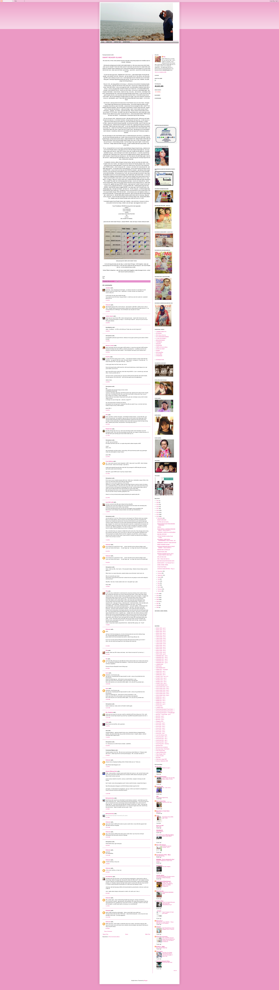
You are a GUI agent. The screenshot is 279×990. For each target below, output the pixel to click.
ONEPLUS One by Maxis (161, 347)
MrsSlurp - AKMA (160, 946)
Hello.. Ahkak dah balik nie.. (163, 558)
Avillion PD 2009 (160, 755)
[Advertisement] (128, 48)
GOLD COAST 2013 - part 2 (162, 688)
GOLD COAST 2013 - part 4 (162, 691)
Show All (175, 970)
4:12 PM (108, 424)
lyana (107, 672)
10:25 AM (108, 837)
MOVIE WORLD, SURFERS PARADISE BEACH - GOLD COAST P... (166, 529)
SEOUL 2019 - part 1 (161, 628)
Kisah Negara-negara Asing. (162, 797)
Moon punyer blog (160, 801)
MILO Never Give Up (161, 335)
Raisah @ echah (110, 345)
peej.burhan (159, 865)
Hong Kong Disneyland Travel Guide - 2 (165, 710)
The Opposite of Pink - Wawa (163, 854)
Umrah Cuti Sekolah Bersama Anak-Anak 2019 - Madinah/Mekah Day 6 (168, 903)
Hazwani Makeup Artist (111, 771)
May (159, 583)
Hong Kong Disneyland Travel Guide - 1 (165, 709)
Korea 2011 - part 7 (160, 733)
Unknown (108, 304)
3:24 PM (108, 341)
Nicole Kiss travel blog (161, 936)
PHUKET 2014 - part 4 (161, 679)
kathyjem (158, 926)
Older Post (147, 934)
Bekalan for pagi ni (166, 767)
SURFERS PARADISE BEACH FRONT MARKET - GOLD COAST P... (166, 547)
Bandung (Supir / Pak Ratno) (162, 748)
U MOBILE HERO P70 (161, 331)
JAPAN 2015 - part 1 (160, 671)
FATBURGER (159, 355)
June (159, 581)
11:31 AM (108, 707)
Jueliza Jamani (109, 316)
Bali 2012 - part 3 (160, 717)
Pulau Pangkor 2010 (160, 754)
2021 (157, 500)
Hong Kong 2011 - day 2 (161, 738)
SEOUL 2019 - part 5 (161, 635)
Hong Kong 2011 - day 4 (161, 742)
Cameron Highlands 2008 (162, 761)
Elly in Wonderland (161, 844)
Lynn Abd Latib (109, 502)
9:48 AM (107, 755)
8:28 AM (107, 928)
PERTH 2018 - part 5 (161, 652)
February (160, 589)
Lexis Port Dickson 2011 (161, 735)
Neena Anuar (159, 920)
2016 (157, 510)
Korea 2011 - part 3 (160, 726)
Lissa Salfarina (109, 461)
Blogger (145, 980)
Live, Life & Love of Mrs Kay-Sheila (165, 834)
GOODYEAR (159, 345)
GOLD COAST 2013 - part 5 (162, 693)
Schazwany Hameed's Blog (163, 961)
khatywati (108, 910)
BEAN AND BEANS (160, 340)
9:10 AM (107, 646)
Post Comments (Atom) (114, 936)
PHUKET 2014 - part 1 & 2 (162, 676)
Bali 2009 (158, 757)
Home (102, 41)
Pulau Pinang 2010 (160, 750)
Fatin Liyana (159, 951)
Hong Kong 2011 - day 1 (161, 736)
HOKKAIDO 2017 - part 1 (162, 655)
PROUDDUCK (159, 830)
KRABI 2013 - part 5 (160, 704)
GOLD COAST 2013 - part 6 (162, 695)
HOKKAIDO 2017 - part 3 (162, 659)
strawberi (108, 287)
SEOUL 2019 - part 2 (161, 629)
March (159, 587)
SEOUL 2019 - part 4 (161, 633)
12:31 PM (108, 717)
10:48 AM (108, 683)
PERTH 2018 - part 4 (161, 650)
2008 (157, 601)
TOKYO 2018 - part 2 (161, 638)
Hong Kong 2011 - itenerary (162, 743)
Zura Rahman (109, 876)
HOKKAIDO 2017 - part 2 (162, 657)
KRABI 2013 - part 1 (160, 697)
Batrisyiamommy (110, 798)
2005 (157, 607)
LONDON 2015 (159, 664)
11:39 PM (108, 793)
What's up (158, 812)
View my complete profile (160, 72)
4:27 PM (108, 473)
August (159, 577)
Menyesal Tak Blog (160, 856)
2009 (157, 599)
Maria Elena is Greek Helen (163, 811)
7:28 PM (108, 511)
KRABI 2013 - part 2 (160, 698)
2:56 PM (108, 322)
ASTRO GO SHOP (160, 348)
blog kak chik (159, 786)
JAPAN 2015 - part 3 (160, 674)
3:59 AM (107, 872)
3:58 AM (107, 863)
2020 (157, 502)
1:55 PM (108, 726)
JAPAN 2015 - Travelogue (162, 669)
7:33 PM (108, 540)
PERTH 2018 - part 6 (161, 654)
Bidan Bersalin (160, 891)
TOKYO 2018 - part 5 (161, 643)
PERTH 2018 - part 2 (161, 647)
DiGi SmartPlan (159, 352)
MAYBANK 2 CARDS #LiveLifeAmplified (166, 532)
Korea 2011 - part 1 (160, 723)
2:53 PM (108, 311)
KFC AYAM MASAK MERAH (162, 336)
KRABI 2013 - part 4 (160, 702)
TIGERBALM (159, 342)
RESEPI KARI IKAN (161, 519)
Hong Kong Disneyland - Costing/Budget (165, 712)
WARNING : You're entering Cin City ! (165, 859)
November (160, 571)
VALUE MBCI (159, 354)
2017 (157, 508)
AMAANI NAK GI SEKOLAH (163, 549)
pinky (107, 722)
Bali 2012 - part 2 (160, 716)
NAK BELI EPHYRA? (162, 534)
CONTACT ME (117, 41)
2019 (157, 504)
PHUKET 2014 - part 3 (161, 678)
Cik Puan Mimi (159, 901)
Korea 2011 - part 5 (160, 729)
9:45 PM (108, 745)
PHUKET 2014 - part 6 (161, 683)
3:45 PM (108, 381)
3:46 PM (108, 410)
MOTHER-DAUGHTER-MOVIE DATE (165, 560)
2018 (157, 506)
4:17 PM (108, 435)
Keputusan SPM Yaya (167, 802)
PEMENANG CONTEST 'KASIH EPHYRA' (166, 542)
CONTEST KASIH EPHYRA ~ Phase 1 (166, 568)
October (160, 573)
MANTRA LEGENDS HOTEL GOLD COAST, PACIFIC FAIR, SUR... (165, 554)
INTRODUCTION (160, 359)
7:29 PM (108, 766)
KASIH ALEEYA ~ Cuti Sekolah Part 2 (165, 562)
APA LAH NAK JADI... (162, 556)
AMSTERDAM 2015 (160, 667)
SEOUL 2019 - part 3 (161, 631)
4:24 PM (108, 456)
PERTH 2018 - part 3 (161, 648)
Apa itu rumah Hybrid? (167, 836)
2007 (157, 603)
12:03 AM (108, 855)
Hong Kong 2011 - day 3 (161, 740)
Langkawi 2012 (159, 707)
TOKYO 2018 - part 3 (161, 640)
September (160, 575)
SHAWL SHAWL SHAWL (162, 564)
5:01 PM (108, 497)
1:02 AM (107, 809)
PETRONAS (159, 333)
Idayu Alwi (158, 766)
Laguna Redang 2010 (161, 752)
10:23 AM (108, 827)
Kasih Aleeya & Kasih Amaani (163, 881)
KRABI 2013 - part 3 (160, 700)
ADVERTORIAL (126, 41)
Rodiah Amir (109, 428)
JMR (157, 796)
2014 (157, 514)
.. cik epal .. (159, 910)
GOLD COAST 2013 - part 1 (162, 686)
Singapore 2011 (159, 721)
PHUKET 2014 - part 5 (161, 681)
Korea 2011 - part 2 (160, 724)
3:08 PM (108, 331)
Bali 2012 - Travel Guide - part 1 (163, 714)
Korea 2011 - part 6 (160, 731)
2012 (157, 593)
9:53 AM (107, 668)
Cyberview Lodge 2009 (161, 759)
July (159, 579)
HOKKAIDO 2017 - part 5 (162, 662)
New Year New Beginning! (161, 947)
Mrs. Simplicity (109, 712)
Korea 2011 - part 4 (160, 728)
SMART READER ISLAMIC (112, 57)
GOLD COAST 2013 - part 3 (162, 690)
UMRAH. (159, 527)
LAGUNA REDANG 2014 (161, 685)
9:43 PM (108, 551)
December (160, 518)
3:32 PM (108, 352)
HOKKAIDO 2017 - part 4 (162, 660)
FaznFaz (108, 356)
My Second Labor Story (167, 962)
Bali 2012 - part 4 (160, 719)
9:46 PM (108, 562)
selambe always (160, 875)
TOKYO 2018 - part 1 (161, 636)
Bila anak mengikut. (166, 866)
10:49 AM (108, 699)
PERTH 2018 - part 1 (161, 645)
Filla (107, 414)
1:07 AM (107, 817)
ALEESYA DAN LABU (162, 551)
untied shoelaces (159, 831)
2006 (157, 605)
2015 (157, 512)
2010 (157, 597)
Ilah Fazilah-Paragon (161, 776)
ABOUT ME (109, 41)
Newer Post (105, 934)
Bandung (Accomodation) (162, 747)
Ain (106, 658)
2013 (157, 516)
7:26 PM (108, 737)
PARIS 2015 (159, 666)
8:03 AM (107, 893)
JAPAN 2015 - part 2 (160, 673)
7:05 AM (107, 586)
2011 (157, 595)
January (160, 591)
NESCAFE (158, 343)
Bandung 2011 (159, 745)
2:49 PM (108, 300)
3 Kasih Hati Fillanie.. (162, 566)
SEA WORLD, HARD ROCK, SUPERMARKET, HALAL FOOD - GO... (166, 540)
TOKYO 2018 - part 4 (161, 641)
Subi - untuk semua (166, 787)
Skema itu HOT (160, 825)
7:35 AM (107, 624)
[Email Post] (117, 281)
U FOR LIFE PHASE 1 (161, 338)
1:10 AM (107, 905)
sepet (157, 815)
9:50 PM (108, 845)
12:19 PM (108, 917)
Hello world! (158, 826)
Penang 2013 (159, 705)
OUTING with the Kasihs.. (163, 521)
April (159, 585)
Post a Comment (108, 931)
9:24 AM (107, 654)
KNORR (158, 350)
